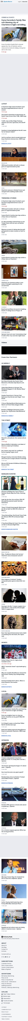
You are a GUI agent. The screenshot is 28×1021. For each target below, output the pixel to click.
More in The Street (7, 469)
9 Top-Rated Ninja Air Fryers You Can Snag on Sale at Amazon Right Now (13, 524)
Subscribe (24, 1)
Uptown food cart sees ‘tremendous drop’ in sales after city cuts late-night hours (13, 335)
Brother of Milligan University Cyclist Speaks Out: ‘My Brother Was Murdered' (13, 410)
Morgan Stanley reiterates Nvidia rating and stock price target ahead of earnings (13, 457)
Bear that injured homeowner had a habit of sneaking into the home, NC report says (13, 634)
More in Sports (6, 686)
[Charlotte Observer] (8, 2)
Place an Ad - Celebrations (8, 981)
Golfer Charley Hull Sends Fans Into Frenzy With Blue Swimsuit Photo (12, 902)
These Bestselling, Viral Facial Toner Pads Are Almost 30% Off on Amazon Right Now (13, 516)
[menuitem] (2, 1)
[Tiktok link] (9, 956)
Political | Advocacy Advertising (10, 987)
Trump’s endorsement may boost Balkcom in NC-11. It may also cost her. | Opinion (13, 759)
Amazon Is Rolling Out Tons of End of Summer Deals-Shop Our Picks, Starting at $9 (13, 493)
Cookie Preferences (6, 1014)
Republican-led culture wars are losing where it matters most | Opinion (13, 928)
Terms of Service (5, 1019)
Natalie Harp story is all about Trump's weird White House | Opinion (13, 777)
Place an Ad (4, 977)
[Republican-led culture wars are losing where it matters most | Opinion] (14, 916)
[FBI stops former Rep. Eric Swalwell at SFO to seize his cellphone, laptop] (14, 866)
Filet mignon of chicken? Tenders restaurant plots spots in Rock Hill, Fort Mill (13, 581)
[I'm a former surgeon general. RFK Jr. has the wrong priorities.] (14, 819)
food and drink (5, 577)
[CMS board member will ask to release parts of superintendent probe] (14, 154)
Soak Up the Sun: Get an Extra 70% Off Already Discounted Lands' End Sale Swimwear (12, 501)
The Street (5, 420)
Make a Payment (6, 969)
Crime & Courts (7, 17)
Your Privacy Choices (6, 1016)
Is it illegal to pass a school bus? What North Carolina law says (12, 724)
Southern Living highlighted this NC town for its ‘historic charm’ (13, 131)
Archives (3, 951)
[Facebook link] (2, 956)
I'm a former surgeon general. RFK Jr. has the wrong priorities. (13, 830)
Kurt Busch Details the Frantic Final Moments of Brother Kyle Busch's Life (12, 382)
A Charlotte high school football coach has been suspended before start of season (13, 108)
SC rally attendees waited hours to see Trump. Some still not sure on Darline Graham (13, 223)
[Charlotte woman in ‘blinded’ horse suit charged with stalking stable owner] (14, 179)
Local (2, 188)
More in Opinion (7, 783)
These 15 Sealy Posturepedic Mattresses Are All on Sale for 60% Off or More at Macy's (13, 509)
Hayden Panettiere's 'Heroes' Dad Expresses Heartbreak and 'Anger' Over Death (13, 397)
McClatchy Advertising (7, 975)
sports (3, 900)
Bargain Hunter (8, 474)
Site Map (3, 947)
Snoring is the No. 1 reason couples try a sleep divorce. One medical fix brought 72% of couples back (13, 607)
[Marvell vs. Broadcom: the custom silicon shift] (14, 429)
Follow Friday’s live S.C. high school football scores (11, 660)
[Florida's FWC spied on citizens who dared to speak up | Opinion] (14, 794)
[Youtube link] (5, 956)
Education (4, 163)
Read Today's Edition (9, 994)
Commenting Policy (6, 1009)
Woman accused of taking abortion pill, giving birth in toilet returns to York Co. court (13, 231)
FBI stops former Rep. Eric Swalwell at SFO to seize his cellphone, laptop (12, 877)
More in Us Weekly (7, 415)
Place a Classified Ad (7, 979)
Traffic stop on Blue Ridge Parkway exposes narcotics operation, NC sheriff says (13, 122)
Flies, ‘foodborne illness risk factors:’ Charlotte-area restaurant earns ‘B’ (12, 554)
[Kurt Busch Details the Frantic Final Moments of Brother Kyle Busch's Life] (14, 373)
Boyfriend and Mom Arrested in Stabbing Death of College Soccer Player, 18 (13, 309)
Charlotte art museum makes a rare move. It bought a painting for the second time (12, 284)
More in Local (6, 735)
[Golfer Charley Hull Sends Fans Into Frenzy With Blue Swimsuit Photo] (14, 891)
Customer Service (6, 963)
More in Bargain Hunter (9, 529)
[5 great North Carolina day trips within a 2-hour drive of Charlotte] (14, 247)
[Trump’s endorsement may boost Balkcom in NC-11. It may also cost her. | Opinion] (14, 749)
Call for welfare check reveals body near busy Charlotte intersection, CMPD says (13, 138)
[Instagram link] (7, 956)
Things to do (4, 280)
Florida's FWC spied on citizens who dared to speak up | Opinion (13, 805)
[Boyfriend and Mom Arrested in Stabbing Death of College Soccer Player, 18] (14, 298)
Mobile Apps (6, 996)
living (3, 604)
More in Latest (6, 143)
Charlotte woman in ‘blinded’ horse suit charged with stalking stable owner (13, 190)
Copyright (4, 1007)
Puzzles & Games (8, 1001)
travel (3, 255)
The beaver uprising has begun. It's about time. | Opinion (13, 766)
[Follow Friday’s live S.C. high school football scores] (14, 652)
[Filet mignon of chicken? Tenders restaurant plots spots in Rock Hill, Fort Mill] (14, 568)
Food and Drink (5, 332)
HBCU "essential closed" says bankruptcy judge (13, 667)
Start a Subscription (7, 965)
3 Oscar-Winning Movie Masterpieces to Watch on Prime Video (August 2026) (13, 404)
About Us (4, 945)
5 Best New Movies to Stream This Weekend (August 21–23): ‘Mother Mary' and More (13, 389)
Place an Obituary (6, 983)
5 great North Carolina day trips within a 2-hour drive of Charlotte (13, 216)
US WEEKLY (5, 363)
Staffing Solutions (6, 985)
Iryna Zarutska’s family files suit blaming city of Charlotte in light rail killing (13, 22)
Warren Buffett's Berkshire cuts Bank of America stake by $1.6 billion (13, 445)
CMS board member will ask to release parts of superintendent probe (13, 165)
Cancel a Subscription (7, 967)
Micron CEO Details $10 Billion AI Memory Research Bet (13, 464)
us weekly (4, 307)
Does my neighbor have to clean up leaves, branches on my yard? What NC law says (13, 716)
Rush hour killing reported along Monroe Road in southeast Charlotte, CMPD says (13, 730)
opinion (3, 802)
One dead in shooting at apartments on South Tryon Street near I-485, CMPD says (13, 115)
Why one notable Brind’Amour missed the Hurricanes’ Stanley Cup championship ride (13, 674)
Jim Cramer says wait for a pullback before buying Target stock (12, 451)
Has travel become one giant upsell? (12, 772)
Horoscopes (6, 1003)
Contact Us (4, 949)
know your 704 (5, 552)
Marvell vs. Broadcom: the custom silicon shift (13, 438)
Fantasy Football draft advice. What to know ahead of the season (13, 681)
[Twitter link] (3, 956)
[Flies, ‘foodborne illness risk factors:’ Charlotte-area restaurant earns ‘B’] (14, 543)
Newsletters (6, 998)
